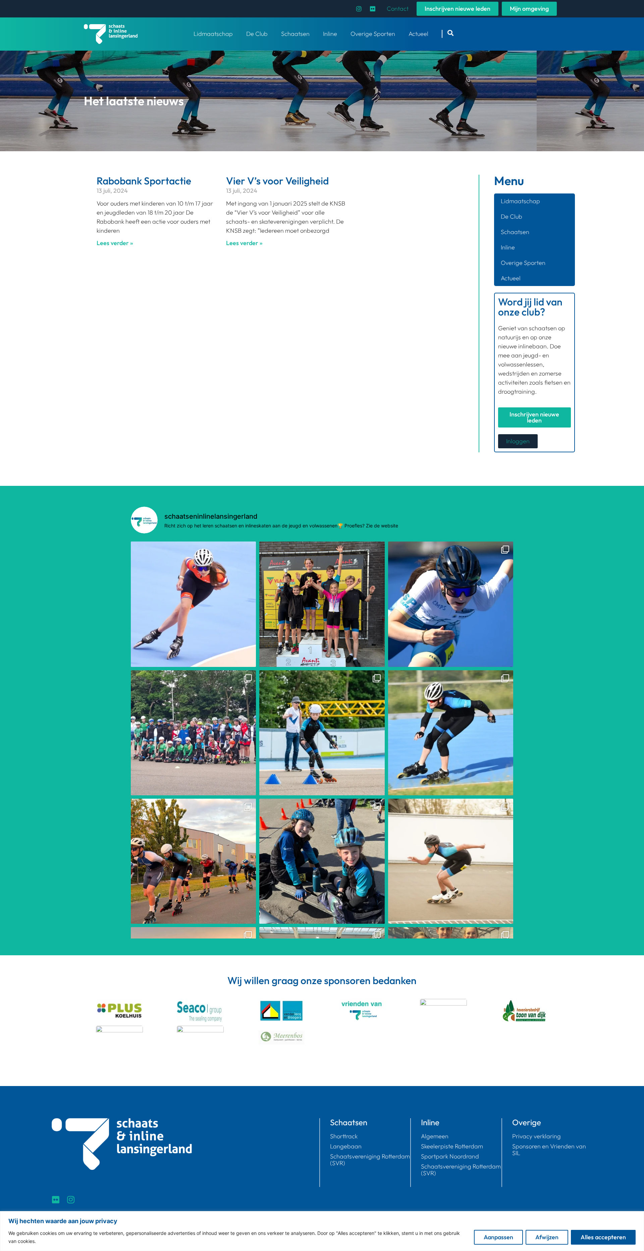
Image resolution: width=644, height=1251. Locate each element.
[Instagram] (359, 9)
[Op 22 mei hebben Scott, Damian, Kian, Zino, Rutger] (450, 732)
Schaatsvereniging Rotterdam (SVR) (370, 1160)
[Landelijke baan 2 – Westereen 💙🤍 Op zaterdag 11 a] (450, 861)
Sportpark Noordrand (450, 1156)
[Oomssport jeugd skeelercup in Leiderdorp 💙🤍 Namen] (321, 861)
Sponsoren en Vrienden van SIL (549, 1149)
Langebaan (346, 1146)
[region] (322, 1231)
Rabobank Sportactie (144, 180)
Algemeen (434, 1136)
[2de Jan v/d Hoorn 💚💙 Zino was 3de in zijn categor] (193, 861)
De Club (257, 34)
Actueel (418, 34)
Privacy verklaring (536, 1136)
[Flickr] (373, 9)
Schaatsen (295, 34)
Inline (330, 34)
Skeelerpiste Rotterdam (452, 1146)
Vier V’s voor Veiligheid (277, 180)
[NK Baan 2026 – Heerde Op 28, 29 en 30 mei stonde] (450, 604)
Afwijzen (546, 1237)
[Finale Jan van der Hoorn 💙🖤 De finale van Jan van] (321, 604)
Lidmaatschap (213, 34)
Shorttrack (344, 1136)
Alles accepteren (603, 1237)
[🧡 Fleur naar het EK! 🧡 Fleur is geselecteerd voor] (193, 604)
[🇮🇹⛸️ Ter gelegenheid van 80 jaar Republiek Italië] (193, 732)
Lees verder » (115, 243)
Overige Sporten (373, 34)
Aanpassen (498, 1237)
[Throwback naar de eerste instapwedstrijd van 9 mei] (321, 732)
